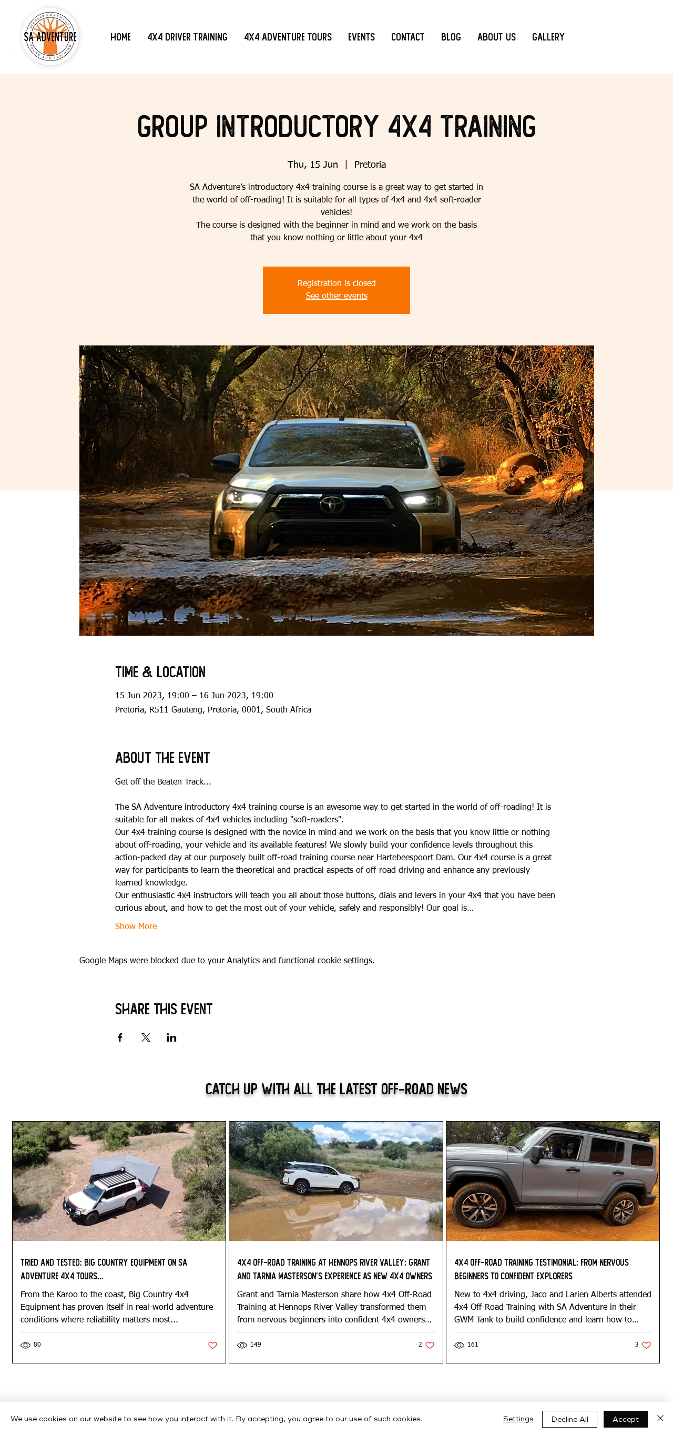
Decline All (569, 1419)
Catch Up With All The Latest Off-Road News (336, 1089)
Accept (626, 1419)
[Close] (660, 1419)
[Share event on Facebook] (120, 1037)
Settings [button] (518, 1418)
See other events (337, 296)
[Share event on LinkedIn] (172, 1037)
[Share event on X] (146, 1037)
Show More (136, 927)
